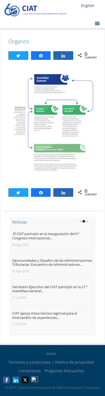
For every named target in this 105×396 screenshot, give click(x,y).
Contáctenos (30, 370)
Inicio (51, 353)
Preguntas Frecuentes (64, 370)
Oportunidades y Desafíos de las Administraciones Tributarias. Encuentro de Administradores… (52, 262)
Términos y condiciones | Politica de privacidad (51, 362)
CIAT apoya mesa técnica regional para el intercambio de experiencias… (44, 315)
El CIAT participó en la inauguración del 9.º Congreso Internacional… (45, 235)
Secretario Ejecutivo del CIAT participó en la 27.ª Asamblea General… (50, 289)
